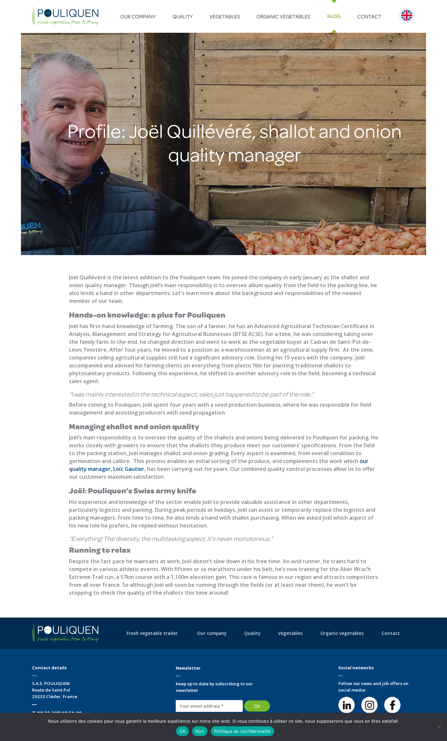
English (406, 15)
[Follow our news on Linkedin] (346, 705)
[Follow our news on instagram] (369, 705)
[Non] (439, 727)
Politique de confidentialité (242, 731)
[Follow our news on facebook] (392, 705)
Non (199, 731)
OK (182, 731)
